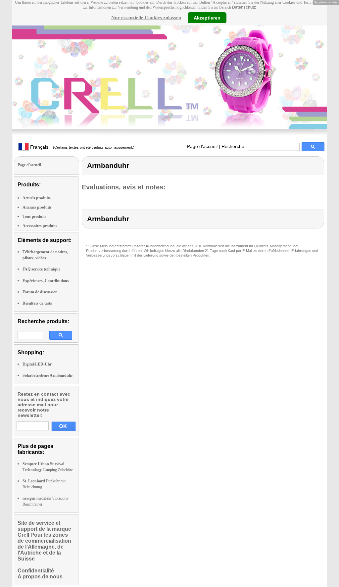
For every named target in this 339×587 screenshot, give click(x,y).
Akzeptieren (207, 17)
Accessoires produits (40, 225)
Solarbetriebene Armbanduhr (48, 375)
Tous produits (34, 216)
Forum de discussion (40, 292)
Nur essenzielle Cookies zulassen (146, 17)
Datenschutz (244, 7)
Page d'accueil (202, 146)
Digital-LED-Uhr (37, 364)
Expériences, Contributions (46, 280)
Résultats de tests (37, 303)
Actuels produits (37, 198)
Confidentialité (36, 570)
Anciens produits (37, 207)
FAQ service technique (41, 269)
